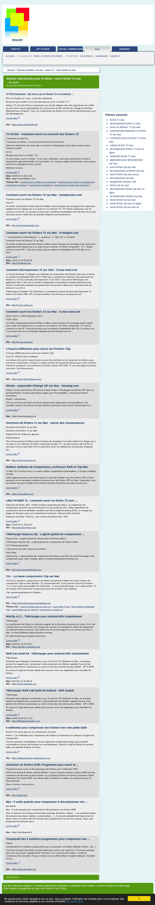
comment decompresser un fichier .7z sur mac (127, 133)
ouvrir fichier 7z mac (61, 607)
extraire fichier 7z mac (121, 145)
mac (97, 49)
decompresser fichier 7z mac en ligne (126, 151)
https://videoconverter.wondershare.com (31, 758)
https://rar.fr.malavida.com (24, 684)
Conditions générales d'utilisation (51, 885)
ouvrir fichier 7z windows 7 (17, 185)
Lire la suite (12, 118)
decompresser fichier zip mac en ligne (127, 191)
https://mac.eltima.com (23, 494)
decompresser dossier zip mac (126, 196)
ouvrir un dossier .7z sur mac (125, 127)
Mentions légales (22, 885)
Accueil (10, 56)
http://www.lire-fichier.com (24, 527)
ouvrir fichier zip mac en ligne (125, 203)
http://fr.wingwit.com (21, 263)
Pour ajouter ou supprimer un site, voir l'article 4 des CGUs (34, 888)
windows (124, 49)
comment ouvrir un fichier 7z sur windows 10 (76, 182)
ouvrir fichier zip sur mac (123, 167)
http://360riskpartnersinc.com (26, 721)
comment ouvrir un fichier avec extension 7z (72, 185)
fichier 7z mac (117, 120)
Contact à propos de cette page (113, 885)
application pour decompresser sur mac (126, 162)
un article (86, 56)
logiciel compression (70, 49)
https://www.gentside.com (24, 869)
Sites (37, 56)
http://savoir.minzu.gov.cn (24, 460)
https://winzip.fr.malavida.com (26, 647)
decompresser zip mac (122, 178)
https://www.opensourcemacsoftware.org (31, 603)
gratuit (16, 49)
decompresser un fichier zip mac (127, 170)
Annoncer (101, 56)
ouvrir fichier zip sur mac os (25, 609)
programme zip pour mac (123, 181)
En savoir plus (75, 901)
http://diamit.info (19, 795)
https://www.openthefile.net (25, 124)
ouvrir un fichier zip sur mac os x (35, 606)
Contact (115, 56)
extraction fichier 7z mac (123, 156)
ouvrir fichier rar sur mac (123, 200)
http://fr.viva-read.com (22, 305)
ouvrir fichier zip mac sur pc (124, 174)
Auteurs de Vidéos (52, 56)
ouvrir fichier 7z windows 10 (41, 185)
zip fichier (43, 49)
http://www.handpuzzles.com (25, 225)
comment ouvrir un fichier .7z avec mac (127, 140)
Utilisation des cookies (83, 885)
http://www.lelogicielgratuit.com (26, 569)
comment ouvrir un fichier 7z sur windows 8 (38, 182)
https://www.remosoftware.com (26, 379)
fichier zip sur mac (119, 185)
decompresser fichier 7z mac (125, 123)
